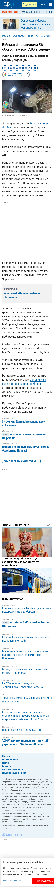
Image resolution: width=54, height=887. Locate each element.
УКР (43, 4)
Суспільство (19, 35)
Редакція (6, 766)
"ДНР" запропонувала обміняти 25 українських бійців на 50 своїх (25, 742)
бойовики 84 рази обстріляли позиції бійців (24, 382)
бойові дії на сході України (21, 461)
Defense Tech (10, 11)
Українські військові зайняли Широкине (25, 624)
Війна (30, 35)
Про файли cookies (12, 880)
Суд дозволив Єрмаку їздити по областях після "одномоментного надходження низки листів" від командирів (35, 27)
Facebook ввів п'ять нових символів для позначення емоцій (26, 638)
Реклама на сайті (10, 759)
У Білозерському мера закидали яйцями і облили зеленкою (27, 699)
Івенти (5, 762)
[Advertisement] (27, 231)
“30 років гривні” (31, 11)
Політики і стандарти (13, 769)
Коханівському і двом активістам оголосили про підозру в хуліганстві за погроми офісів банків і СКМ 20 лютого (25, 715)
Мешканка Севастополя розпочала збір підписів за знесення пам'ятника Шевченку (26, 654)
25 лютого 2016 (43, 36)
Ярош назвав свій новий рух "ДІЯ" (22, 730)
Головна (6, 35)
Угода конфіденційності (14, 772)
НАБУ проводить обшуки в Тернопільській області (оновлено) (23, 685)
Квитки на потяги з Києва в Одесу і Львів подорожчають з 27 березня (26, 609)
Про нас (6, 756)
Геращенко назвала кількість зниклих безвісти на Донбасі (25, 448)
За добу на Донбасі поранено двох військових (23, 423)
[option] (27, 24)
